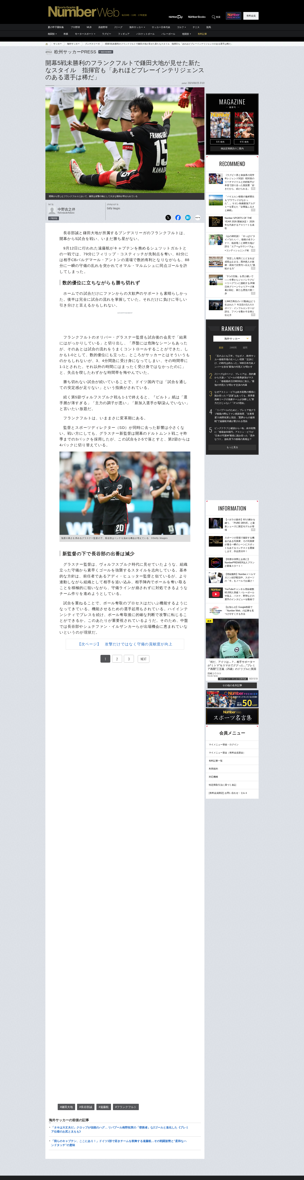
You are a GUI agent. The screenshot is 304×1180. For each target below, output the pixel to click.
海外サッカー (136, 27)
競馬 (208, 27)
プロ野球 (75, 27)
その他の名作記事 (232, 685)
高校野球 (102, 27)
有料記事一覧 (216, 760)
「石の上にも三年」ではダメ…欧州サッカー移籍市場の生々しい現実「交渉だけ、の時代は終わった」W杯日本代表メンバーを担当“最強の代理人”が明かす (235, 361)
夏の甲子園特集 (56, 27)
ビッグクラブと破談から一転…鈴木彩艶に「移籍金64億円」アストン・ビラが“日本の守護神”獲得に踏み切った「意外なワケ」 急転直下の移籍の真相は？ (235, 433)
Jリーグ (118, 27)
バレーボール (168, 34)
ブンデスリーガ (92, 44)
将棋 (66, 34)
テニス (196, 27)
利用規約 (213, 768)
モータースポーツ (84, 34)
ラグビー (106, 34)
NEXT (144, 659)
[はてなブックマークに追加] (188, 218)
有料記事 (202, 34)
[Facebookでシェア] (178, 218)
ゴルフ (180, 27)
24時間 (233, 347)
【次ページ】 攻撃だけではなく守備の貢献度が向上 (124, 644)
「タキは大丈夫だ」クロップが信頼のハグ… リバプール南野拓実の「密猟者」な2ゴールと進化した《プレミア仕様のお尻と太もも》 (120, 1129)
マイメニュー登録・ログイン (224, 744)
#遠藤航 (104, 1107)
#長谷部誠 (85, 1107)
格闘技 (51, 34)
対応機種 (213, 776)
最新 (221, 347)
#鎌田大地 (66, 1107)
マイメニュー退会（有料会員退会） (227, 752)
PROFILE (54, 218)
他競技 (185, 34)
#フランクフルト (126, 1107)
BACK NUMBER (106, 51)
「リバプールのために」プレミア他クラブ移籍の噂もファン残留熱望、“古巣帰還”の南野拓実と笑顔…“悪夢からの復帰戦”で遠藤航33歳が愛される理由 (235, 415)
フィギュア (123, 34)
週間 (245, 347)
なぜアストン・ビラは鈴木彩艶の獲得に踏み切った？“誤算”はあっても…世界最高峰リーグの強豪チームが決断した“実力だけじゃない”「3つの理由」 (235, 397)
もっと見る (232, 447)
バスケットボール (145, 34)
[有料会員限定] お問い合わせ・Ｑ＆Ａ (228, 793)
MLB (89, 27)
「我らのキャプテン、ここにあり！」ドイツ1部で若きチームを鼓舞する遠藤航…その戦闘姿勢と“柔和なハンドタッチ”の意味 (118, 1143)
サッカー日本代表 (161, 27)
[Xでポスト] (168, 218)
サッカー (57, 44)
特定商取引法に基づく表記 (222, 785)
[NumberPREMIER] (233, 16)
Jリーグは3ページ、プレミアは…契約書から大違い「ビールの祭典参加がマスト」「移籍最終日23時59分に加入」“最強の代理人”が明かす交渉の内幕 (235, 379)
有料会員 (251, 15)
